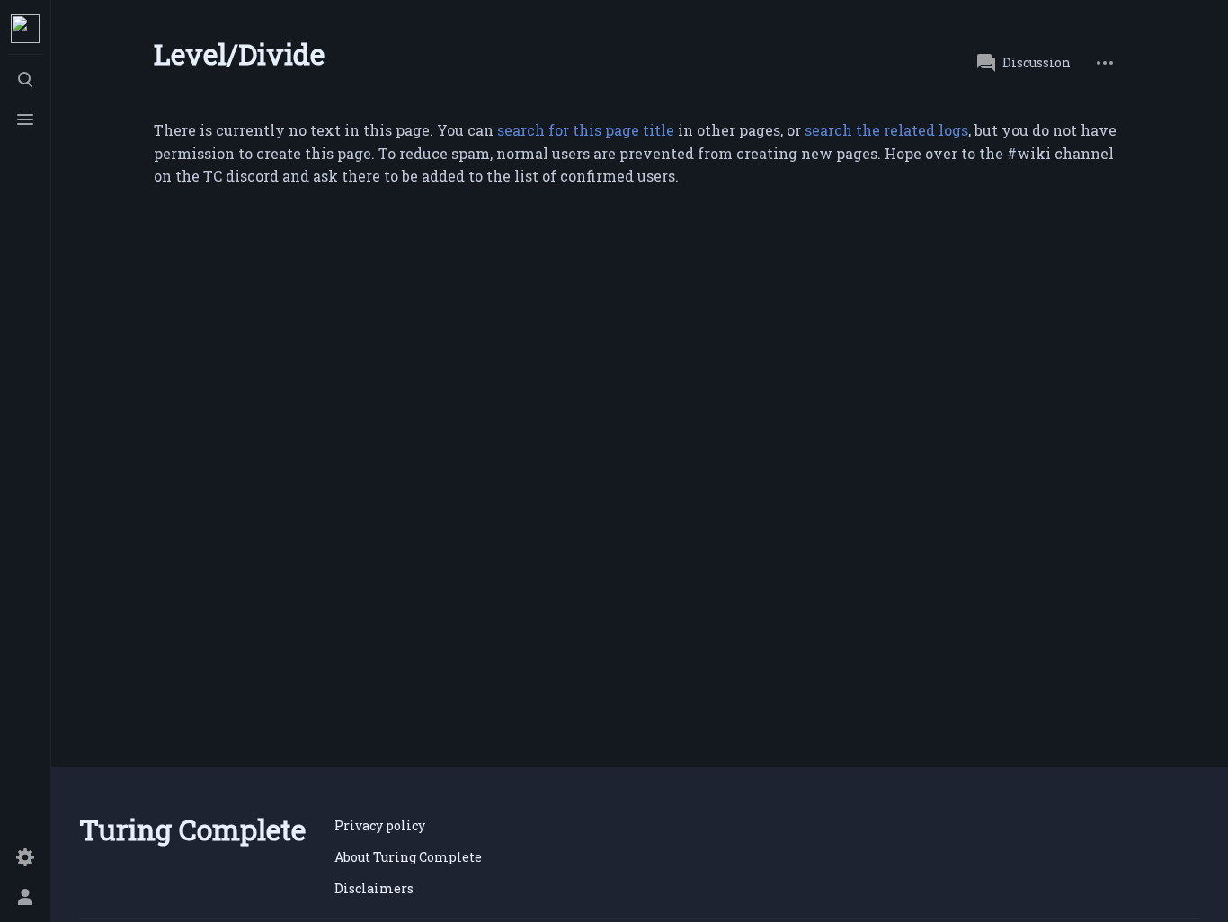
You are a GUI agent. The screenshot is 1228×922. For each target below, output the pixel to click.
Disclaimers (374, 888)
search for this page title (585, 129)
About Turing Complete (408, 856)
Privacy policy (379, 825)
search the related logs (886, 129)
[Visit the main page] (25, 29)
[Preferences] (25, 857)
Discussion (1036, 62)
